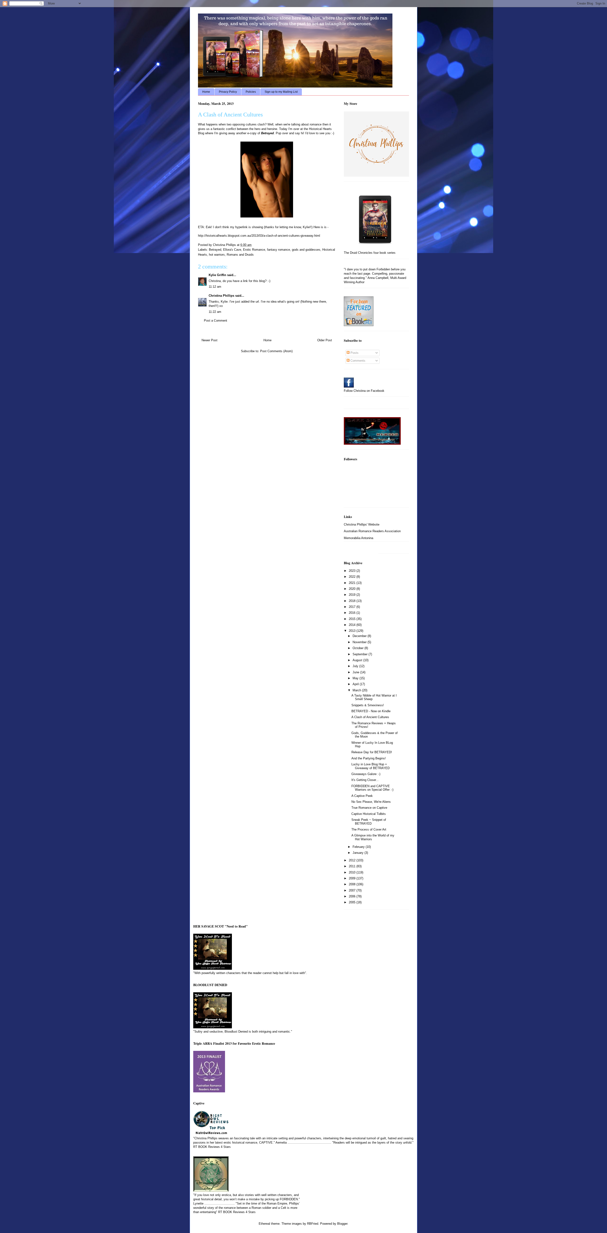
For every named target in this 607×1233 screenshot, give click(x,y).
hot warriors (217, 254)
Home (206, 91)
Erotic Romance (254, 249)
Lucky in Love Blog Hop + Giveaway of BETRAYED (370, 766)
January (358, 852)
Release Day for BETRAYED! (371, 752)
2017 (352, 607)
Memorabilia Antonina (358, 538)
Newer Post (209, 340)
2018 (352, 601)
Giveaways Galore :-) (365, 774)
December (360, 636)
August (358, 660)
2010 (352, 872)
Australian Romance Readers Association (372, 531)
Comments (357, 360)
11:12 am (215, 286)
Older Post (324, 340)
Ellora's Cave (232, 249)
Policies (251, 91)
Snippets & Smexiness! (367, 705)
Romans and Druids (240, 254)
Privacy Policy (228, 91)
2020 (352, 589)
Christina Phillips (221, 295)
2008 (352, 884)
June (356, 672)
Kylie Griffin (217, 275)
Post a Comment (215, 320)
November (360, 642)
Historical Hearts (320, 129)
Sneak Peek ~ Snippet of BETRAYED (368, 821)
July (356, 666)
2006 (352, 896)
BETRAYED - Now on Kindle (371, 711)
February (359, 847)
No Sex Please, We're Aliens (371, 802)
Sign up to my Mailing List (281, 91)
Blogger (342, 1223)
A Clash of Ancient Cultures (370, 717)
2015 (352, 619)
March (357, 690)
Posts (354, 353)
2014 (352, 625)
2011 (352, 866)
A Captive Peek (362, 796)
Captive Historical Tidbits (368, 814)
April (356, 684)
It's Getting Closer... (365, 780)
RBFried (312, 1223)
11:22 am (215, 312)
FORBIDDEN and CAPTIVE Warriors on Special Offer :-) (372, 788)
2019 (352, 594)
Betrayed (215, 249)
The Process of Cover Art (368, 829)
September (360, 654)
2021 (352, 583)
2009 (352, 878)
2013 (352, 631)
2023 (352, 571)
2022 (352, 576)
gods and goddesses (306, 249)
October (358, 648)
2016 (352, 612)
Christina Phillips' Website (361, 524)
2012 (352, 860)
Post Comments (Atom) (276, 351)
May (356, 678)
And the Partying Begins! (368, 758)
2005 (352, 902)
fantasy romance (278, 249)
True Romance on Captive (369, 807)
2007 (352, 890)
